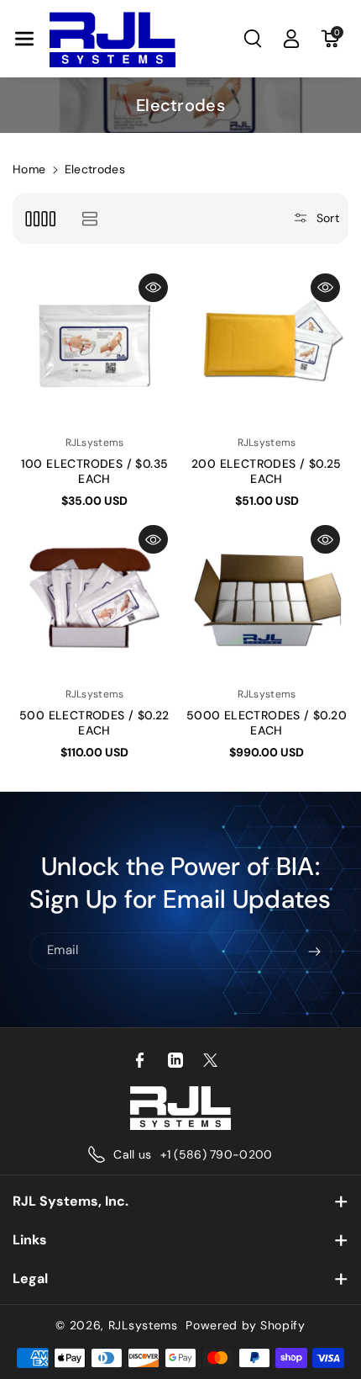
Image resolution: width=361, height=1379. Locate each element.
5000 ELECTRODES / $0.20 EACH (266, 723)
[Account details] (291, 38)
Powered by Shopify (246, 1325)
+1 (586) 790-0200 (216, 1154)
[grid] (40, 218)
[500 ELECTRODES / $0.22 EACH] (94, 599)
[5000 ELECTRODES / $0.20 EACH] (266, 599)
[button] (24, 38)
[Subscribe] (315, 951)
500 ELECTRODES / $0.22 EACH (94, 723)
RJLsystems (143, 1325)
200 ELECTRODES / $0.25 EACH (266, 471)
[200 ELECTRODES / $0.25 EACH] (266, 347)
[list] (89, 218)
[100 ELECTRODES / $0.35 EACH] (94, 347)
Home (29, 169)
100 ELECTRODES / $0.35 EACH (95, 471)
